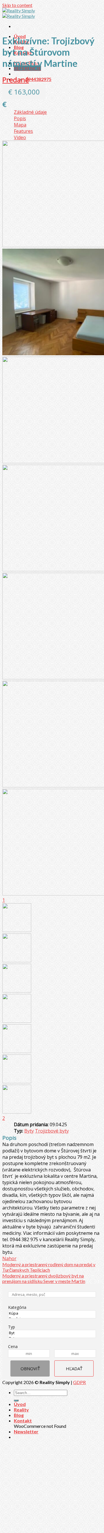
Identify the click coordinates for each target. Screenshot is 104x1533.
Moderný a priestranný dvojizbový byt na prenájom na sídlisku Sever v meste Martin (43, 1278)
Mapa (20, 125)
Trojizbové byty (52, 1131)
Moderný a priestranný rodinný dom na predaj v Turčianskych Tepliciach (48, 1267)
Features (23, 131)
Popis (20, 118)
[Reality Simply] (18, 13)
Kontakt (23, 1420)
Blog (19, 1415)
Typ (11, 1327)
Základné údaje (30, 112)
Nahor (9, 1258)
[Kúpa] (52, 1313)
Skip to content (17, 5)
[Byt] (52, 1333)
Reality (21, 1409)
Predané (15, 79)
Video (20, 137)
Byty (29, 1131)
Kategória (17, 1307)
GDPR (79, 1382)
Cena (13, 1346)
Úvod (20, 1404)
